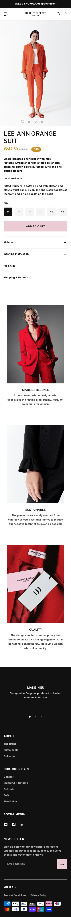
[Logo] (35, 14)
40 (40, 212)
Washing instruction (16, 254)
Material (8, 242)
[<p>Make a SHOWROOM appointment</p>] (35, 4)
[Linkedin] (22, 824)
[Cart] (65, 14)
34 (8, 212)
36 (18, 212)
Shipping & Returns (16, 278)
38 (29, 212)
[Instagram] (6, 824)
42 (51, 212)
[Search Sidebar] (58, 14)
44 (62, 212)
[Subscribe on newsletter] (62, 864)
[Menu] (5, 14)
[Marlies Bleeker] (35, 357)
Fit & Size (9, 266)
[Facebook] (14, 824)
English (8, 887)
